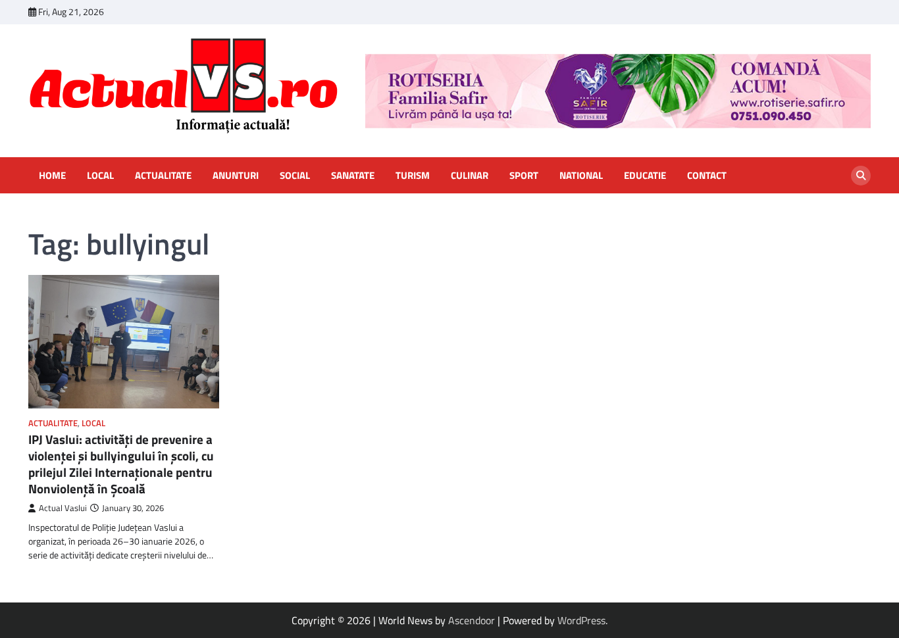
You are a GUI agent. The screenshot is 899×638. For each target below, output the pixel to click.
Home (52, 175)
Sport (523, 175)
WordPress (581, 620)
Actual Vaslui (63, 508)
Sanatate (352, 175)
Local (100, 175)
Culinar (469, 175)
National (581, 175)
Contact (707, 175)
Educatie (645, 175)
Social (295, 175)
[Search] (861, 175)
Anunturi (236, 175)
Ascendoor (471, 620)
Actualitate (163, 175)
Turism (413, 175)
